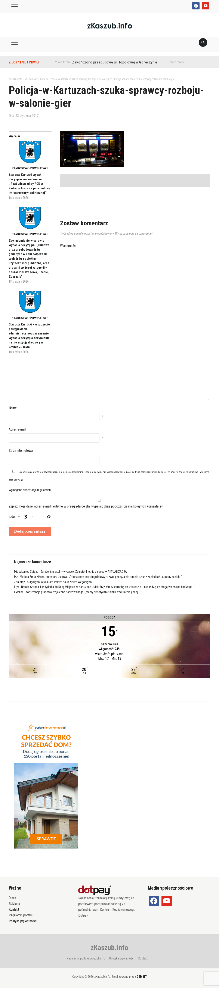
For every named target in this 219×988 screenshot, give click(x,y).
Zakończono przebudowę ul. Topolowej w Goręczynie (102, 62)
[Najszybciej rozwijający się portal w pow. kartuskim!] (109, 25)
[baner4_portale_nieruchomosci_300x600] (46, 784)
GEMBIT (142, 976)
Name (13, 408)
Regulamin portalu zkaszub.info (86, 958)
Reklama (14, 904)
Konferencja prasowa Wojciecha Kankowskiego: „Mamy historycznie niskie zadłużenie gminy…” (83, 592)
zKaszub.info (109, 947)
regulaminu (77, 472)
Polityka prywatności (23, 921)
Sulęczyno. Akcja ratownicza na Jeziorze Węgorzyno (59, 582)
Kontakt (14, 909)
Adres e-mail (17, 429)
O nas (12, 898)
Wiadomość (67, 246)
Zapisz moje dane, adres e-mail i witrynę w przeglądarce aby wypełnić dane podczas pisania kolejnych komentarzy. (86, 506)
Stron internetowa (21, 451)
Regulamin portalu (21, 915)
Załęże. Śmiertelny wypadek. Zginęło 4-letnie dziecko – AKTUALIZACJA (83, 571)
